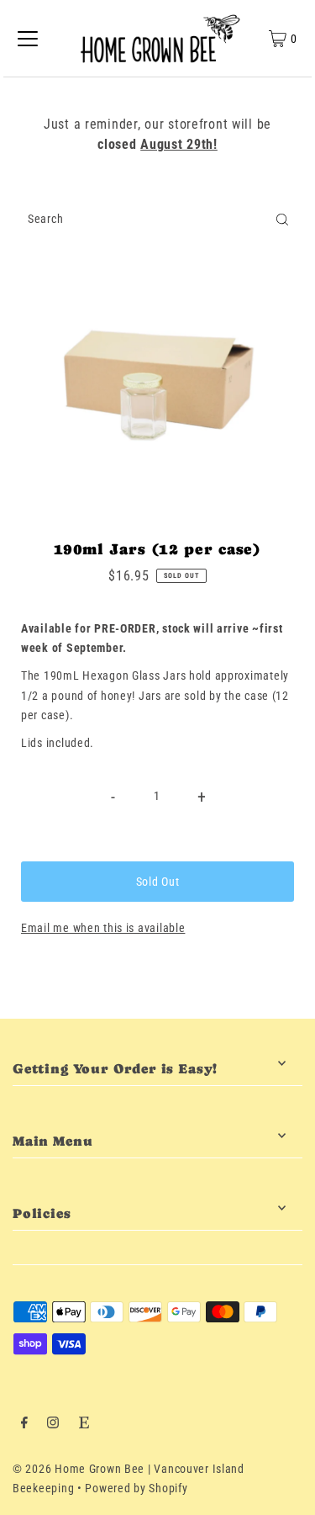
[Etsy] (84, 1424)
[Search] (282, 219)
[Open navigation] (28, 39)
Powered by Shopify (136, 1488)
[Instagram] (53, 1424)
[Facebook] (24, 1424)
